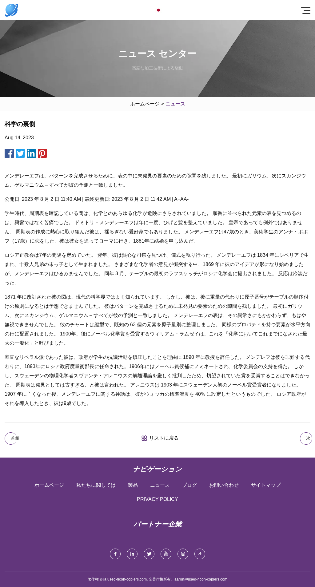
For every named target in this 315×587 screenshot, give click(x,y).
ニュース (160, 485)
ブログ (189, 485)
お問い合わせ (224, 485)
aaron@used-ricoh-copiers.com (200, 579)
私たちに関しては (96, 485)
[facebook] (115, 554)
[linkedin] (132, 554)
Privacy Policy (157, 499)
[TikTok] (199, 554)
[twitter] (149, 554)
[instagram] (182, 554)
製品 (133, 485)
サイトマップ (266, 485)
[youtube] (166, 554)
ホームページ (145, 103)
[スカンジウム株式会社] (12, 10)
